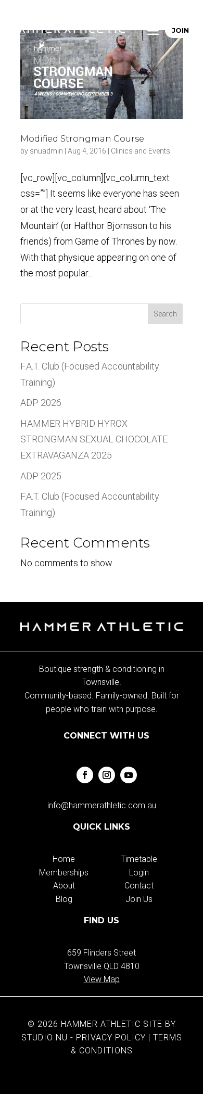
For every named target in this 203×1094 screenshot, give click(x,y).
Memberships (63, 872)
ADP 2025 (40, 475)
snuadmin (46, 151)
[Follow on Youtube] (128, 775)
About (64, 886)
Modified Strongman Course (82, 139)
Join (180, 30)
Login (139, 872)
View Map (102, 979)
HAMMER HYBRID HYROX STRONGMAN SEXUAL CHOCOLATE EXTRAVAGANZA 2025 (94, 439)
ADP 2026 (40, 402)
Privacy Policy (111, 1037)
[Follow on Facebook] (85, 775)
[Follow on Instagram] (106, 775)
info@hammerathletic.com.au (101, 805)
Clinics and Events (140, 151)
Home (64, 859)
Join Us (139, 899)
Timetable (139, 859)
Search (165, 314)
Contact (139, 886)
